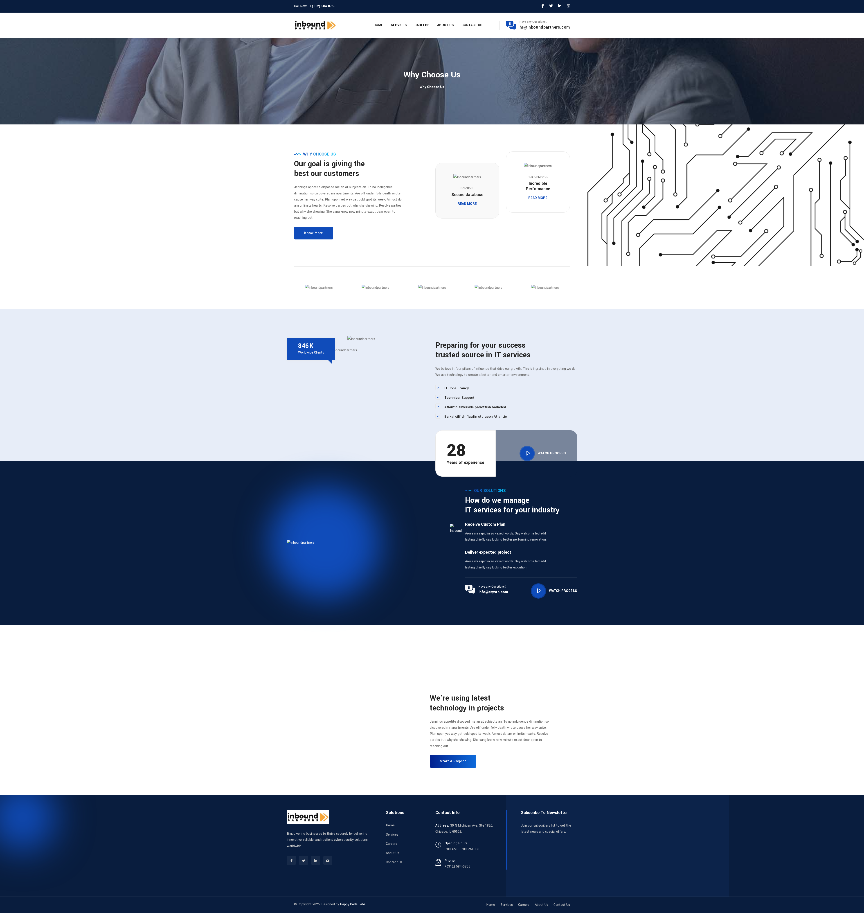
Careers (422, 25)
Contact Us (471, 25)
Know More (313, 232)
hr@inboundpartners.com (545, 27)
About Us (445, 25)
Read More (467, 203)
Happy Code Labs (352, 904)
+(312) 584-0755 (322, 6)
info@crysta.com (493, 592)
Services (399, 25)
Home (378, 25)
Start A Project (453, 761)
